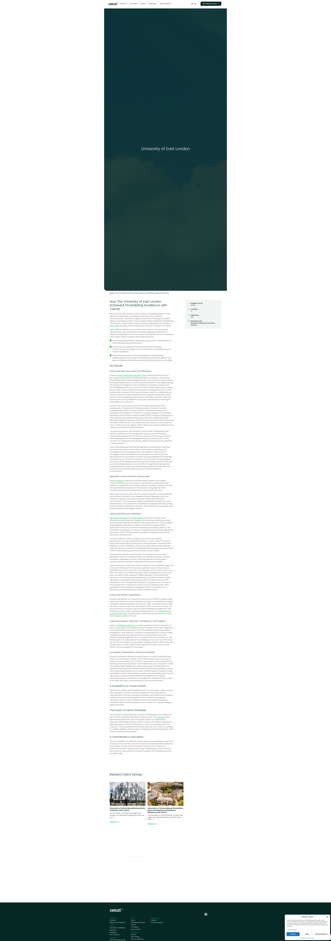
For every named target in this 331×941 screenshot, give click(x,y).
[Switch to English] (192, 4)
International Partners (138, 922)
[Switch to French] (195, 4)
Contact (153, 920)
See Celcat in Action (210, 4)
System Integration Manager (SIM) (131, 375)
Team (133, 920)
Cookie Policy (303, 938)
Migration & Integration (117, 922)
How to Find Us (135, 929)
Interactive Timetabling (117, 928)
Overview (113, 920)
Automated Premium (119, 518)
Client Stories (135, 937)
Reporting (113, 930)
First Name (177, 855)
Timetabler (159, 717)
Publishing (120, 480)
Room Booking (138, 518)
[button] (327, 917)
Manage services (291, 929)
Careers (133, 925)
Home (112, 293)
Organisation (178, 864)
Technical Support (157, 922)
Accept (293, 934)
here (111, 881)
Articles (133, 935)
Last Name (198, 855)
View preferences (321, 934)
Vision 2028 (114, 326)
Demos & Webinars (137, 939)
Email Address (178, 873)
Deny (307, 934)
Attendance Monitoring (127, 625)
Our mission (135, 927)
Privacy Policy (310, 938)
